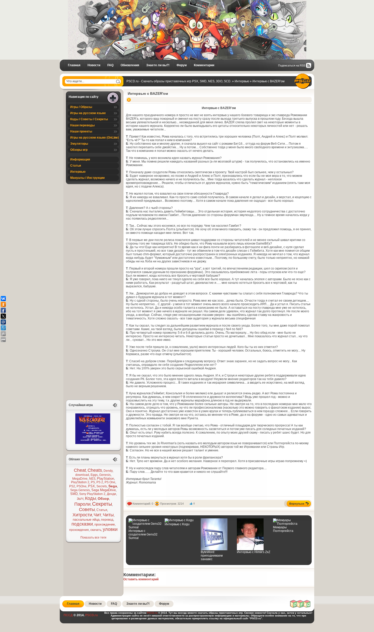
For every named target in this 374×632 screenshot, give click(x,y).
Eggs (94, 475)
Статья (101, 510)
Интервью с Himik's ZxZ (253, 552)
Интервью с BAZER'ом (148, 93)
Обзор (103, 498)
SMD (74, 494)
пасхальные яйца (86, 519)
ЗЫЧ (80, 499)
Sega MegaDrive (103, 490)
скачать (95, 530)
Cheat (80, 470)
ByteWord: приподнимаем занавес (212, 555)
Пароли (82, 504)
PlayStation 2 (80, 482)
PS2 (72, 486)
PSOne (82, 486)
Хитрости (82, 514)
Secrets (101, 486)
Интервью (77, 171)
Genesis (105, 475)
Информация (80, 159)
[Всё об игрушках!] (300, 607)
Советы (87, 509)
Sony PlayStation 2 (92, 494)
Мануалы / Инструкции (87, 178)
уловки (110, 529)
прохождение (104, 524)
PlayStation (105, 478)
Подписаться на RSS (291, 65)
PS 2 (99, 482)
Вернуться (296, 503)
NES (92, 478)
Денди (111, 494)
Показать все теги (93, 537)
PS (93, 482)
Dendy (108, 471)
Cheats (95, 470)
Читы (108, 514)
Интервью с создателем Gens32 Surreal (142, 534)
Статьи (75, 165)
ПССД (68, 615)
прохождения (79, 530)
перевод (107, 519)
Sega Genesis (80, 490)
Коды (90, 498)
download (82, 475)
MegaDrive (80, 478)
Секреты (102, 504)
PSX (91, 486)
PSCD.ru (91, 615)
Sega (112, 486)
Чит (97, 514)
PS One (110, 482)
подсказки (82, 524)
